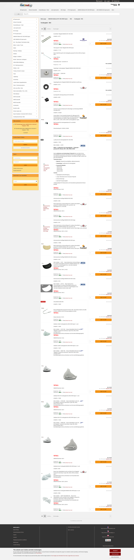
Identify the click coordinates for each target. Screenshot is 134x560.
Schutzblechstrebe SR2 (59, 301)
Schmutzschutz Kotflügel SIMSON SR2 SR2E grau (64, 240)
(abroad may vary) (68, 44)
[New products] (36, 121)
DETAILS (56, 40)
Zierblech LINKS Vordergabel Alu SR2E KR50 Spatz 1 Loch (66, 324)
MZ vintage (63, 9)
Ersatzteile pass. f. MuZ (44, 9)
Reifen (14, 48)
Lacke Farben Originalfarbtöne (20, 82)
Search (100, 1)
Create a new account (18, 168)
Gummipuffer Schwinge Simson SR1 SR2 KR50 (64, 94)
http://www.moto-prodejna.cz (108, 532)
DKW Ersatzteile (16, 96)
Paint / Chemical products (19, 85)
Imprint (14, 534)
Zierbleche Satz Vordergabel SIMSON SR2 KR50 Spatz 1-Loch (67, 466)
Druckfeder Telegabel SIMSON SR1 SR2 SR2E (63, 33)
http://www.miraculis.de (108, 545)
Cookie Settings (16, 544)
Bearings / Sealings (17, 50)
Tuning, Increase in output (18, 70)
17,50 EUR (25, 132)
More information (115, 557)
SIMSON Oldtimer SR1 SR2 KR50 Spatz (86, 9)
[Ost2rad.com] (26, 5)
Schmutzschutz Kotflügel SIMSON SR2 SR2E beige (64, 220)
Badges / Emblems (17, 56)
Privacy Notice (39, 553)
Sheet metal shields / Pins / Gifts (20, 91)
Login (108, 1)
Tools (14, 73)
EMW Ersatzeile (16, 99)
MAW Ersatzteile (16, 102)
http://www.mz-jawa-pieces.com (108, 528)
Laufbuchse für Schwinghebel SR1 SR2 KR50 (63, 139)
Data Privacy (16, 529)
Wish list (116, 1)
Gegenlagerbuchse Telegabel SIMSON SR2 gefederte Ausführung (67, 82)
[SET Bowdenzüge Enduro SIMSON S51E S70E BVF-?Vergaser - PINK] (25, 125)
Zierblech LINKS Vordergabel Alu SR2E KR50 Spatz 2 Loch (66, 345)
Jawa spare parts (55, 9)
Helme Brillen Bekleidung (18, 62)
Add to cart (103, 43)
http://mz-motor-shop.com (108, 536)
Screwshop (15, 79)
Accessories (15, 105)
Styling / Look (16, 68)
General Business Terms (18, 532)
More (113, 9)
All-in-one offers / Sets (18, 88)
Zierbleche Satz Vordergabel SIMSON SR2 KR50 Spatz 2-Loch (67, 490)
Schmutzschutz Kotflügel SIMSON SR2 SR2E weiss (64, 278)
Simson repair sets (17, 111)
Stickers (15, 53)
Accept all (115, 550)
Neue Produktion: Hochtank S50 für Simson (22, 113)
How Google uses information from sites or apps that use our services (65, 555)
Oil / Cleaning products (18, 65)
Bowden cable (16, 108)
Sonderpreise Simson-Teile (19, 116)
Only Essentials (115, 554)
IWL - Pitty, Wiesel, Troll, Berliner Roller (21, 42)
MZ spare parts (23, 9)
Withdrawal (15, 542)
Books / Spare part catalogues (19, 59)
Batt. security (71, 529)
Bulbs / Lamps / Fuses (18, 45)
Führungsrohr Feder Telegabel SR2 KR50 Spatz (64, 47)
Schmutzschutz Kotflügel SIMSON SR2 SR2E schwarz (65, 257)
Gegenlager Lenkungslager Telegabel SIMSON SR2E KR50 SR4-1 (67, 68)
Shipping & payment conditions (20, 539)
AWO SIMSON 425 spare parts (103, 9)
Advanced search (25, 147)
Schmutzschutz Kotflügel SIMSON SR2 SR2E (63, 198)
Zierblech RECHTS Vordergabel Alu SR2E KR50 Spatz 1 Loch (66, 395)
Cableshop (15, 76)
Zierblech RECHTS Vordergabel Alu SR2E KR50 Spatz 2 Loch (66, 417)
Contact (15, 537)
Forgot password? (17, 170)
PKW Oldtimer (16, 93)
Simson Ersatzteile (33, 9)
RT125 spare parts (72, 9)
